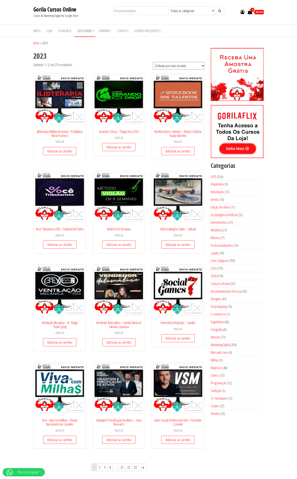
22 (128, 467)
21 (122, 467)
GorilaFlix (64, 30)
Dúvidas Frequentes (148, 30)
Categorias (84, 30)
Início (37, 30)
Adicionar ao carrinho (59, 151)
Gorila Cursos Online (54, 9)
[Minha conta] (242, 12)
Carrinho (104, 30)
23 (135, 467)
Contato (122, 30)
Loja (49, 30)
